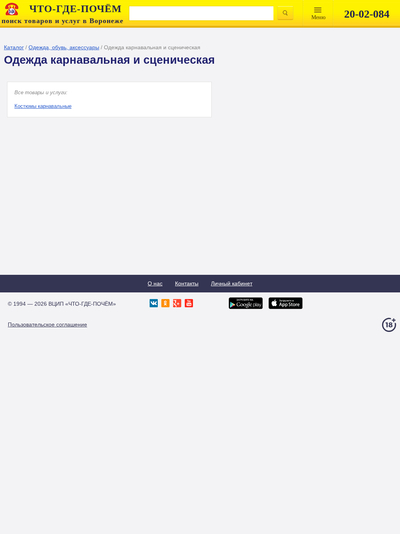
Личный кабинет (231, 283)
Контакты (186, 283)
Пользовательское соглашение (47, 324)
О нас (155, 283)
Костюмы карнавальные (42, 106)
